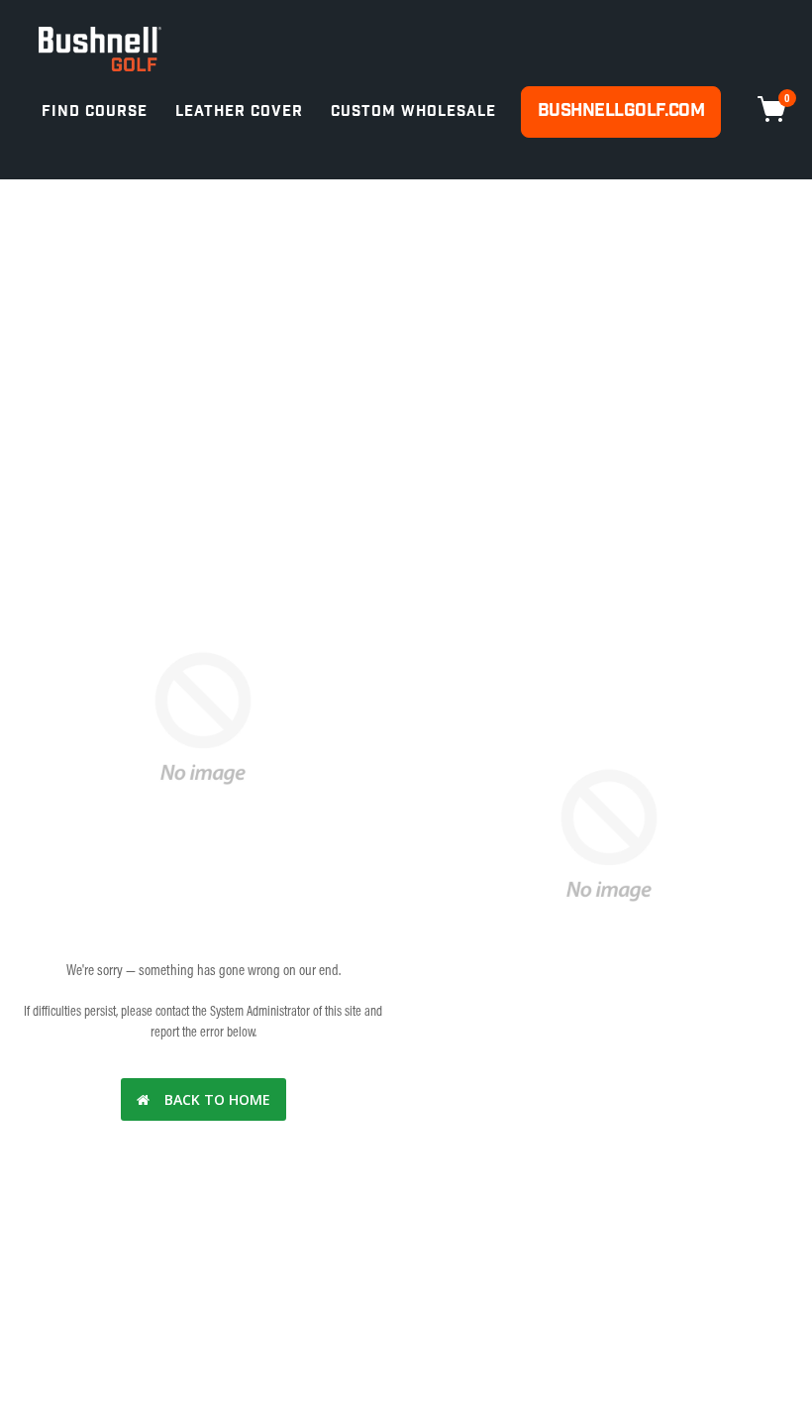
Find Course (95, 111)
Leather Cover (239, 111)
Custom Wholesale (413, 111)
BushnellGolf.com (621, 110)
